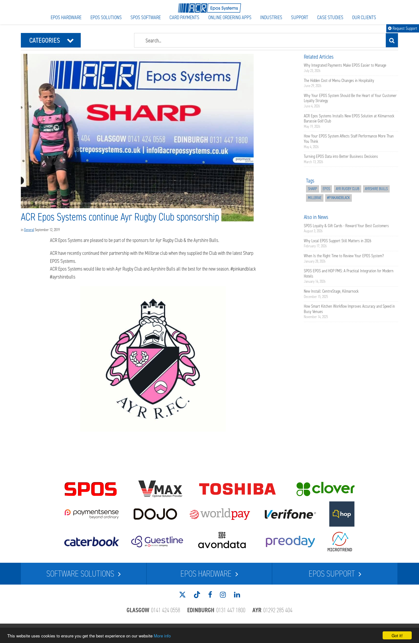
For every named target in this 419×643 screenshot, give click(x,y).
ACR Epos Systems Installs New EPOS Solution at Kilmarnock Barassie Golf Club (349, 118)
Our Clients (364, 17)
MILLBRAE (315, 197)
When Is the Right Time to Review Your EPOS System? (344, 256)
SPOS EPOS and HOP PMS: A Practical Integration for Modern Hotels (349, 273)
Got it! (397, 635)
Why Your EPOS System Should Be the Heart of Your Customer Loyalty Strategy (350, 98)
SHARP (312, 188)
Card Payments (184, 17)
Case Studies (330, 17)
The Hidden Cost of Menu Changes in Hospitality (339, 80)
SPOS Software (145, 17)
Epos (206, 573)
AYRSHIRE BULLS (376, 188)
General (29, 229)
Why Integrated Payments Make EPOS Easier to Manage (345, 65)
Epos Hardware (66, 17)
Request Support (402, 28)
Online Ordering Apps (229, 17)
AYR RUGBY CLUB (347, 188)
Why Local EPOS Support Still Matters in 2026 (337, 241)
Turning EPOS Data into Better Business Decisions (341, 156)
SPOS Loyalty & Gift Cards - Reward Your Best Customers (346, 226)
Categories (51, 40)
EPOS (326, 188)
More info (162, 636)
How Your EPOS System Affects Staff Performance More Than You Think (349, 138)
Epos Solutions (106, 17)
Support (299, 17)
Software (80, 573)
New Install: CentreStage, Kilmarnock (331, 291)
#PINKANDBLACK (338, 197)
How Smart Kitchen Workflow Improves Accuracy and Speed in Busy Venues (349, 308)
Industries (271, 17)
